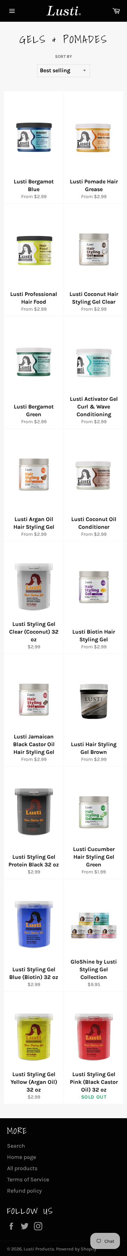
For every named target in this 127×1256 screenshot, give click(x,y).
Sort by (63, 56)
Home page (21, 1157)
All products (22, 1168)
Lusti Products (39, 1248)
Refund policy (24, 1190)
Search (16, 1145)
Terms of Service (28, 1179)
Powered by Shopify (76, 1248)
